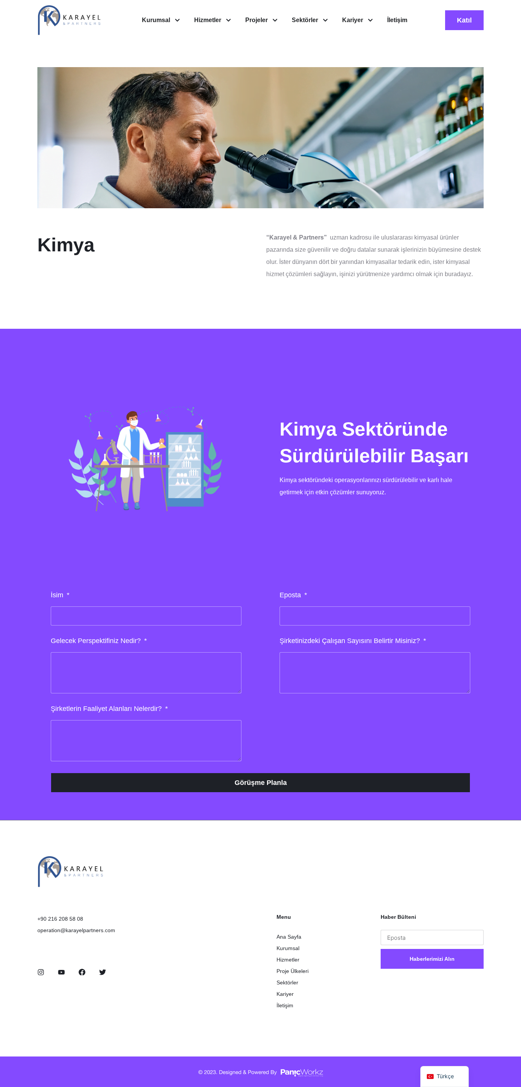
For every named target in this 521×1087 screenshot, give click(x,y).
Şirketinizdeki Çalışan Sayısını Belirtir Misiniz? (351, 641)
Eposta (291, 595)
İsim (58, 595)
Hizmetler (288, 960)
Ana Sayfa (289, 937)
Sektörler (287, 982)
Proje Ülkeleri (293, 971)
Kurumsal (288, 948)
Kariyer (285, 994)
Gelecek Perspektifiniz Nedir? (97, 641)
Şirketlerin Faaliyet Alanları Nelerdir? (107, 708)
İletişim (285, 1005)
